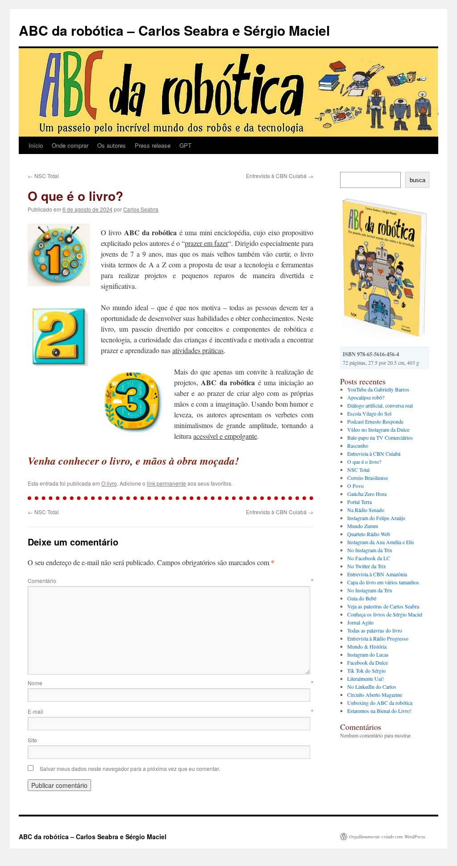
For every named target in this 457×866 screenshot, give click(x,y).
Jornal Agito (360, 622)
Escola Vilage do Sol (369, 413)
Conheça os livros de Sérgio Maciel (384, 614)
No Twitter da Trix (366, 566)
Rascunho (357, 445)
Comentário (170, 580)
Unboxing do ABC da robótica (379, 702)
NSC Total (43, 175)
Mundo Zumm (362, 525)
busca (417, 180)
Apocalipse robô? (365, 397)
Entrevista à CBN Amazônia (377, 574)
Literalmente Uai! (365, 678)
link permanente (166, 483)
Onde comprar (70, 145)
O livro (109, 483)
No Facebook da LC (368, 558)
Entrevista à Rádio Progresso (377, 638)
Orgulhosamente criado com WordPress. (387, 836)
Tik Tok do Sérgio (366, 670)
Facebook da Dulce (367, 662)
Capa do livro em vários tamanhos (383, 582)
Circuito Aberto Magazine (374, 694)
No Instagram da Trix (369, 550)
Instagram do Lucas (368, 654)
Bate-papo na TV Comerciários (380, 437)
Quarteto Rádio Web (368, 533)
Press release (152, 145)
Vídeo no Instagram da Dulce (378, 429)
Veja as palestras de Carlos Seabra (383, 606)
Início (36, 145)
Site (32, 740)
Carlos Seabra (140, 209)
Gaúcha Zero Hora (366, 493)
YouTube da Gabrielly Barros (378, 389)
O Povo (355, 485)
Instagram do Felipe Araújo (376, 517)
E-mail (170, 711)
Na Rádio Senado (365, 509)
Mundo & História (366, 646)
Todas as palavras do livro (374, 630)
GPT (185, 145)
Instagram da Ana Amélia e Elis (380, 541)
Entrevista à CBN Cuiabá (279, 175)
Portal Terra (359, 501)
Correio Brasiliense (367, 477)
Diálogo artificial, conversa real (380, 405)
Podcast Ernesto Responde (375, 421)
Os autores (111, 145)
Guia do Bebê (361, 598)
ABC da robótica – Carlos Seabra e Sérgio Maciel (174, 30)
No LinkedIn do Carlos (371, 686)
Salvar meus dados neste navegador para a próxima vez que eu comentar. (130, 768)
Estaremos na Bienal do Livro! (379, 710)
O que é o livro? (364, 461)
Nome (170, 683)
